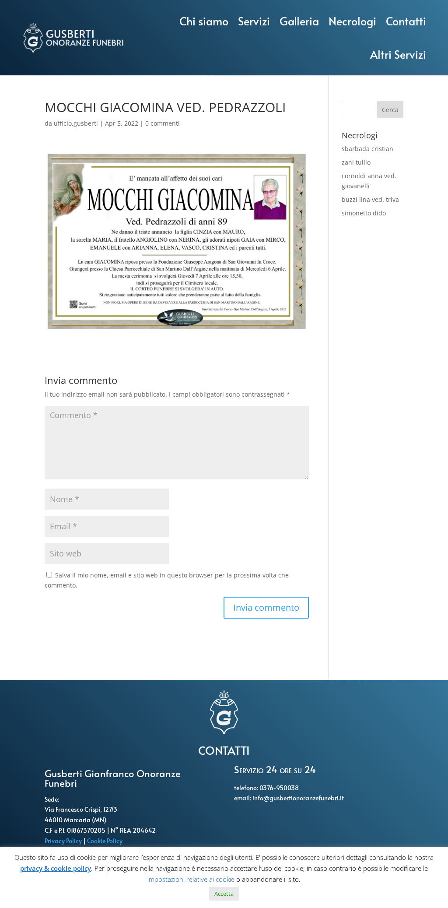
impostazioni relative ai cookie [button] (190, 879)
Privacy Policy (64, 841)
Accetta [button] (224, 893)
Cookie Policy (105, 841)
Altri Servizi (398, 54)
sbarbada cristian (367, 148)
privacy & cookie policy (55, 868)
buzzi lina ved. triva (370, 199)
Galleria (299, 20)
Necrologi (352, 20)
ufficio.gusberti (76, 123)
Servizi (254, 20)
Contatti (406, 20)
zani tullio (356, 162)
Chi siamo (203, 20)
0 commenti (162, 123)
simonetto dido (364, 213)
